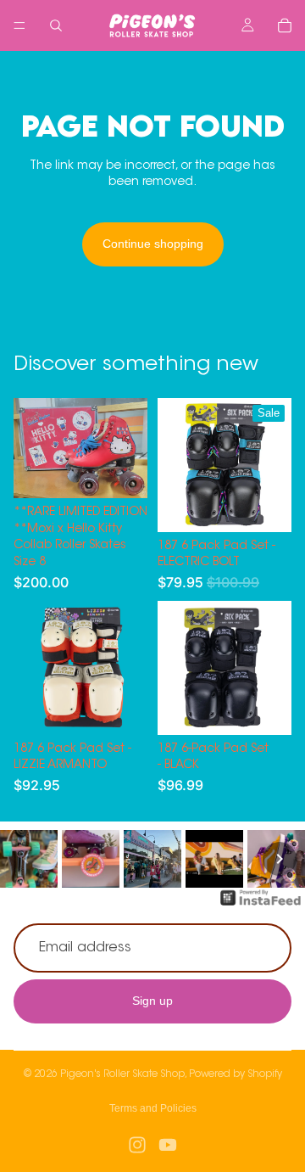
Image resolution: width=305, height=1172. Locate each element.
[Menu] (19, 25)
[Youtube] (168, 1145)
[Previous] (25, 859)
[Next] (280, 859)
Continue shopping (153, 243)
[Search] (56, 25)
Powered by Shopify (235, 1074)
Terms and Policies (153, 1108)
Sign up (152, 1001)
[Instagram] (137, 1145)
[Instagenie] (261, 906)
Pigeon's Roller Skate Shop (122, 1074)
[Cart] (284, 25)
